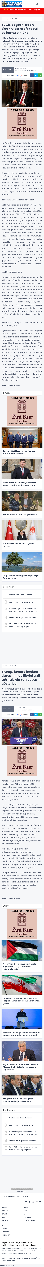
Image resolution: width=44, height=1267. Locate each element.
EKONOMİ (15, 1189)
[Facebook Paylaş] (32, 75)
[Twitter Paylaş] (36, 75)
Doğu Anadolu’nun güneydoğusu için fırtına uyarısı (22, 11)
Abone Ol (10, 75)
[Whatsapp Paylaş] (40, 75)
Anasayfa (6, 19)
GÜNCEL (14, 19)
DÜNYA (14, 666)
